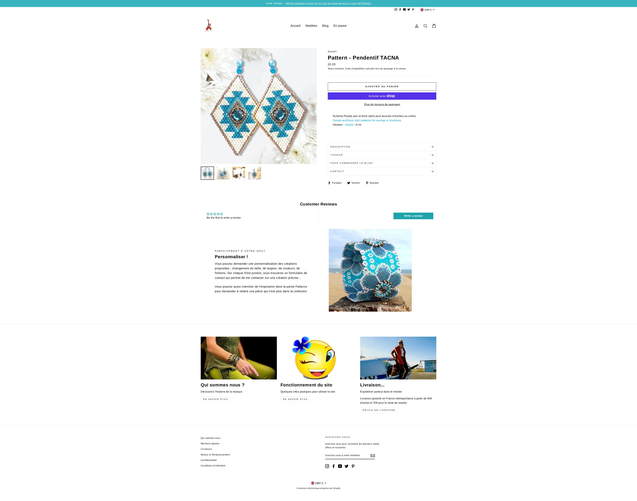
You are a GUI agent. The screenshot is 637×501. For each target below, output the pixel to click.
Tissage (336, 155)
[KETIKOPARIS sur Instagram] (327, 466)
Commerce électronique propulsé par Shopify (318, 488)
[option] (318, 3)
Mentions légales (210, 443)
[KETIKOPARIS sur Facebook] (334, 466)
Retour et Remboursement (215, 454)
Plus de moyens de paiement (382, 104)
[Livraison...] (398, 358)
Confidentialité (209, 460)
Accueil (295, 25)
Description (340, 147)
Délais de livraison (379, 410)
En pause (340, 25)
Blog (325, 25)
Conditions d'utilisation (213, 465)
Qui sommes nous (210, 438)
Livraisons (206, 449)
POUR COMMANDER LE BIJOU (351, 163)
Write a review (413, 215)
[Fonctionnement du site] (319, 358)
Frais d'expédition (355, 68)
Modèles (311, 25)
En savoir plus (215, 399)
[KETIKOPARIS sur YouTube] (340, 466)
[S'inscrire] (373, 455)
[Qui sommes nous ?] (239, 358)
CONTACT (337, 171)
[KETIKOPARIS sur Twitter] (347, 466)
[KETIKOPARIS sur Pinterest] (353, 466)
